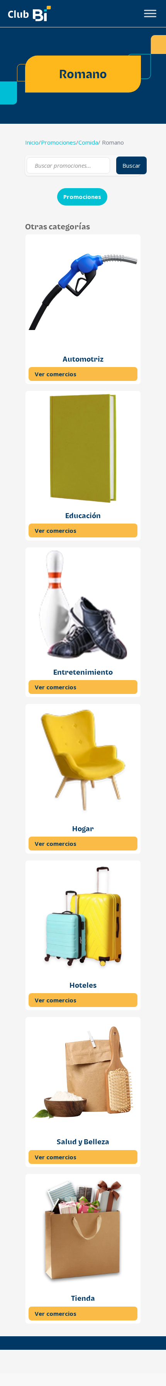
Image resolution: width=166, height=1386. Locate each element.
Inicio (32, 142)
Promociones (58, 142)
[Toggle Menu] (150, 13)
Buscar (131, 165)
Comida (88, 142)
